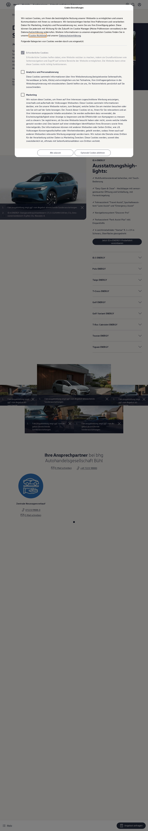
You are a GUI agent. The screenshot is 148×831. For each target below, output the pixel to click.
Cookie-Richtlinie (37, 35)
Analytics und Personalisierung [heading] (42, 72)
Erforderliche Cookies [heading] (37, 52)
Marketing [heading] (31, 94)
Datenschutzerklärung (70, 35)
